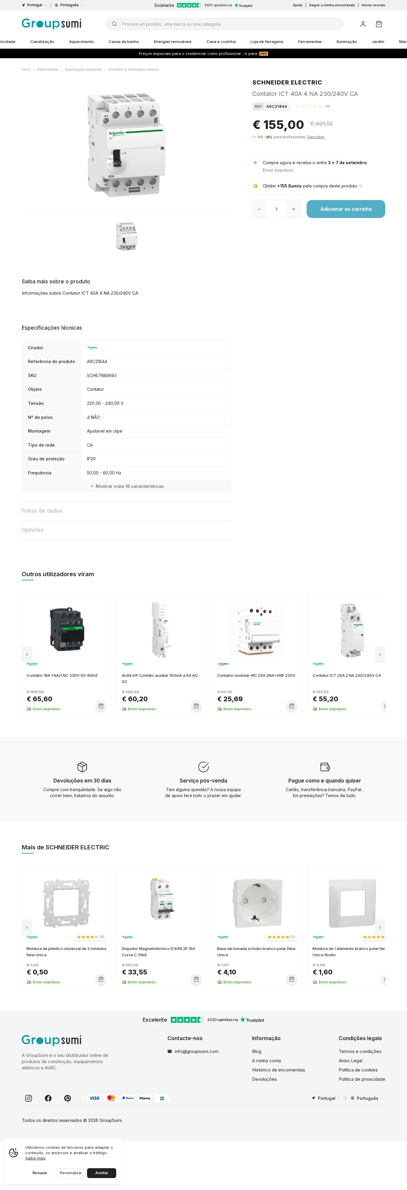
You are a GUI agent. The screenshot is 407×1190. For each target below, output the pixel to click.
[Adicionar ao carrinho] (100, 705)
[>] (380, 654)
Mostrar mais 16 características (130, 486)
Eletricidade (48, 69)
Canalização (42, 41)
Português (69, 5)
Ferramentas (310, 41)
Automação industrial (83, 69)
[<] (27, 654)
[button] (313, 106)
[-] (259, 209)
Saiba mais (35, 1158)
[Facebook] (48, 1098)
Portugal (34, 5)
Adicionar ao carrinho (346, 209)
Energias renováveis (173, 41)
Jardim (378, 41)
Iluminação (347, 41)
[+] (293, 209)
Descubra (315, 137)
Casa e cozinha (221, 41)
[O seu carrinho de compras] (378, 24)
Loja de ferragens (267, 41)
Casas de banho (124, 41)
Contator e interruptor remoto (133, 69)
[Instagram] (28, 1098)
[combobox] (224, 23)
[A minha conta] (363, 24)
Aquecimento (81, 41)
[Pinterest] (67, 1098)
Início (26, 69)
